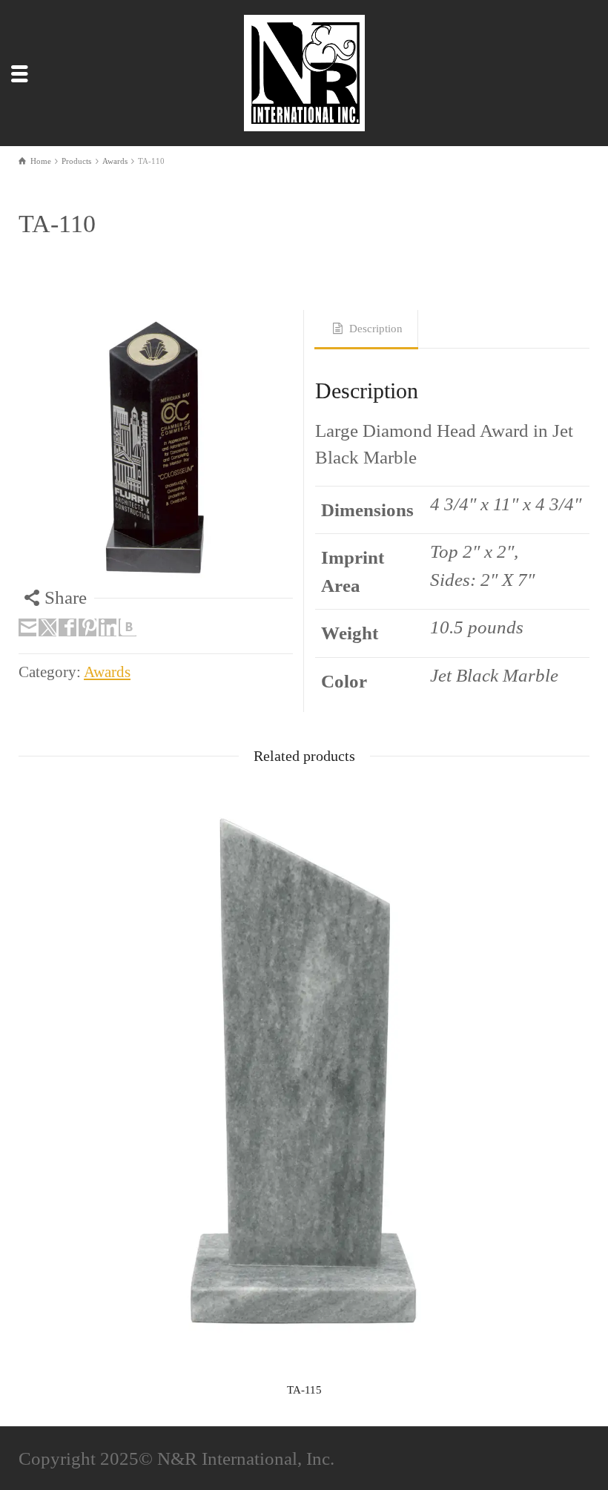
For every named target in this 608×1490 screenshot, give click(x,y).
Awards (107, 672)
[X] (47, 627)
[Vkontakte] (127, 627)
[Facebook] (67, 627)
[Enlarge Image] (156, 447)
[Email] (27, 627)
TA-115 (304, 1390)
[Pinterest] (87, 627)
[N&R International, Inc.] (307, 71)
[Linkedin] (107, 627)
